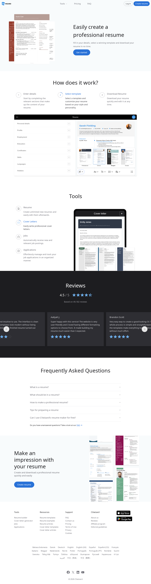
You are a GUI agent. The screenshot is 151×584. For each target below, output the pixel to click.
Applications (19, 527)
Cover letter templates (49, 527)
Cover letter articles (48, 530)
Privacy (68, 530)
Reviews (94, 521)
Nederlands (55, 551)
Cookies (68, 533)
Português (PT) (95, 551)
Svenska (35, 554)
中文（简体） (72, 558)
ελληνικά (74, 554)
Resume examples (47, 521)
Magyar (44, 551)
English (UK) (81, 547)
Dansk (52, 547)
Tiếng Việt (46, 554)
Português (82, 551)
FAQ (89, 3)
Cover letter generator (23, 521)
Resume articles (46, 524)
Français (115, 547)
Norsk (64, 551)
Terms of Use (70, 527)
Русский (95, 554)
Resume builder (20, 517)
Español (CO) (103, 547)
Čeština (64, 554)
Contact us (69, 521)
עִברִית (116, 554)
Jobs (16, 524)
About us (94, 517)
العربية (62, 558)
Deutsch (61, 547)
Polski (72, 551)
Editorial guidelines (99, 527)
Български (85, 554)
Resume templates (47, 517)
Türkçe (56, 554)
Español (92, 547)
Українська (106, 554)
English (71, 547)
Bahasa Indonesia (39, 547)
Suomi (116, 551)
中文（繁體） (86, 558)
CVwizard (79, 579)
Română (107, 551)
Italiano (35, 551)
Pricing (77, 3)
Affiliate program (98, 524)
